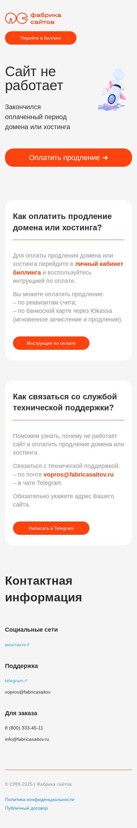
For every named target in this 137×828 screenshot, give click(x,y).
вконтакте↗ (17, 644)
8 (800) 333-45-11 (24, 727)
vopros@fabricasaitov (28, 692)
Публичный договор (26, 808)
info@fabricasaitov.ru (27, 739)
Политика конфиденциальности (39, 799)
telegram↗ (16, 680)
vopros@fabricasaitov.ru (79, 474)
